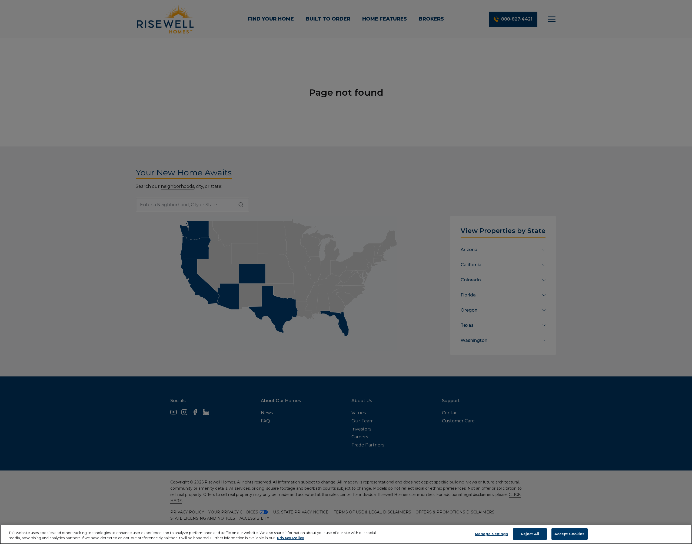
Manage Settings (491, 534)
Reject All (530, 534)
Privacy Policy (290, 538)
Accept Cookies (569, 534)
